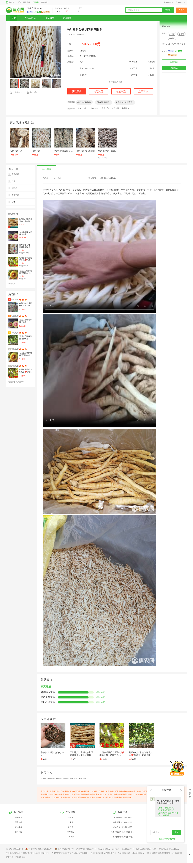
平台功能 (18, 822)
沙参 (13, 181)
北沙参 (43, 778)
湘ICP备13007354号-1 (14, 849)
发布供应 (70, 832)
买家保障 (18, 832)
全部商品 (174, 68)
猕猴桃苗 (172, 38)
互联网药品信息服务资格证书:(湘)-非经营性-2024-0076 (27, 853)
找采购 (70, 822)
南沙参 (59, 778)
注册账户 (18, 817)
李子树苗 (15, 195)
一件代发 (70, 837)
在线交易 (18, 827)
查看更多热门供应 (15, 382)
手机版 (11, 2)
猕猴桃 (181, 34)
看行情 (70, 827)
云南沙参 (82, 778)
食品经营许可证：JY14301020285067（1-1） (139, 849)
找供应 (70, 817)
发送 (176, 832)
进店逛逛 (174, 62)
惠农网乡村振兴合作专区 (123, 837)
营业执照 (115, 849)
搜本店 (168, 10)
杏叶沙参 (73, 778)
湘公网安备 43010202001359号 (40, 849)
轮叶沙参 (51, 778)
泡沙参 (66, 778)
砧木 (13, 202)
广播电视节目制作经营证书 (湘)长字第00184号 (70, 853)
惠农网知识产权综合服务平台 (122, 832)
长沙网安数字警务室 (66, 849)
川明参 (172, 34)
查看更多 (12, 283)
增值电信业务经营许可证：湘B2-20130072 (93, 849)
